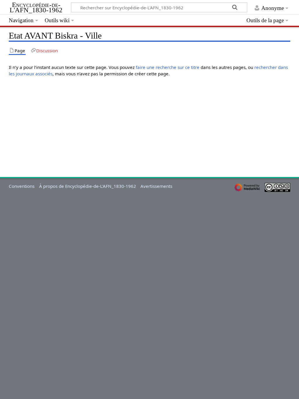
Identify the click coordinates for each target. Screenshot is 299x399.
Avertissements (156, 186)
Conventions (21, 186)
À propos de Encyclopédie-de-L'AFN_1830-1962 (87, 186)
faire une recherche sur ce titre (167, 67)
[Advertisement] (149, 122)
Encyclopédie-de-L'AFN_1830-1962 (36, 7)
